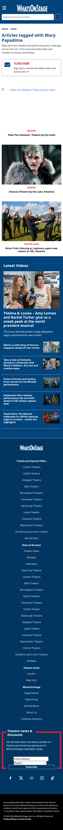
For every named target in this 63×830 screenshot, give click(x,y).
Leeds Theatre (31, 512)
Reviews (31, 130)
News (14, 28)
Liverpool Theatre (31, 518)
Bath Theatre (31, 486)
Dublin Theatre (31, 473)
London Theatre (31, 467)
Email (9, 758)
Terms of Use (25, 819)
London (31, 673)
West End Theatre (31, 570)
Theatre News (31, 244)
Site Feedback (31, 706)
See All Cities (31, 538)
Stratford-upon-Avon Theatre (31, 531)
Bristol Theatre (31, 596)
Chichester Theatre (31, 499)
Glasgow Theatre (31, 480)
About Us (31, 712)
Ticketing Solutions (31, 718)
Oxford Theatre (31, 648)
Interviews (31, 564)
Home (5, 28)
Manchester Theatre (31, 525)
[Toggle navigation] (2, 8)
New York (31, 680)
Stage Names (31, 693)
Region (10, 763)
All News (31, 661)
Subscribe (31, 767)
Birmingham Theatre (31, 493)
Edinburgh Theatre (31, 505)
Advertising (31, 699)
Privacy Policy (10, 819)
